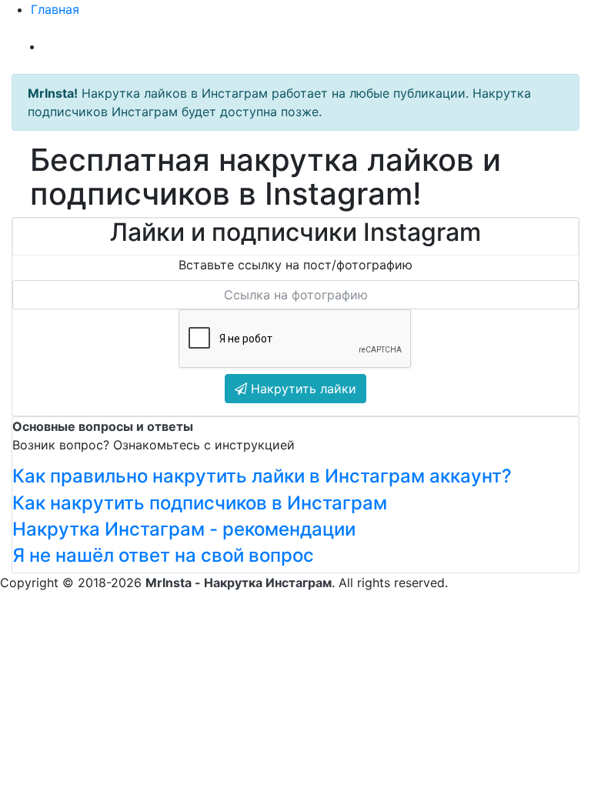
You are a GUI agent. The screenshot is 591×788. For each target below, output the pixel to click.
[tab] (295, 476)
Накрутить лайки (301, 388)
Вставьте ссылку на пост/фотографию (295, 264)
